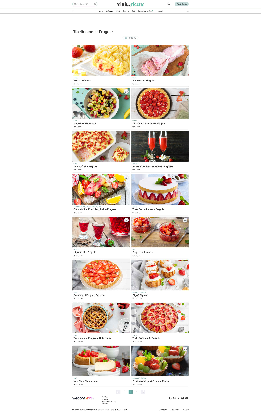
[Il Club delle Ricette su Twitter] (178, 398)
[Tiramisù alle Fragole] (101, 146)
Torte (76, 78)
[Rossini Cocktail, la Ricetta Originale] (160, 146)
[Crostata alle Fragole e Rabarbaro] (101, 318)
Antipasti (109, 11)
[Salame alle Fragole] (160, 60)
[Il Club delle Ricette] (130, 4)
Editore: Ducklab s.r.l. (94, 409)
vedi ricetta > (78, 84)
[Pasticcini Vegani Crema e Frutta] (160, 361)
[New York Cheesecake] (101, 361)
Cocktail (135, 164)
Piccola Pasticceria (139, 292)
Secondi (126, 11)
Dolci (133, 11)
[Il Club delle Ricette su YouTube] (186, 398)
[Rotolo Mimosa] (101, 60)
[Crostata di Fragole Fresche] (101, 275)
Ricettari (160, 11)
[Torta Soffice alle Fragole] (160, 318)
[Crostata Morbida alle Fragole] (160, 103)
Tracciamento (163, 409)
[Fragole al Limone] (160, 232)
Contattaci (105, 403)
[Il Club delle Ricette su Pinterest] (182, 398)
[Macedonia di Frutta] (101, 103)
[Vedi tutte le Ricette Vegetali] (126, 91)
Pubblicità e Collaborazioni (109, 401)
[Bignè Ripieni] (160, 275)
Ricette (100, 11)
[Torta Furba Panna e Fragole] (160, 189)
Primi (118, 11)
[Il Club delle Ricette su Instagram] (174, 398)
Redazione (105, 399)
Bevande (76, 249)
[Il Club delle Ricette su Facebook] (170, 398)
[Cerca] (95, 4)
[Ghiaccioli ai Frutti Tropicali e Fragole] (101, 189)
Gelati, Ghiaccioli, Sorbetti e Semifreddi (87, 207)
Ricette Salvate (182, 4)
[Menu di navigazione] (73, 11)
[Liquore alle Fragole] (101, 232)
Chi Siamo (105, 397)
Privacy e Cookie (174, 409)
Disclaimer (186, 409)
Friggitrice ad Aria (145, 11)
